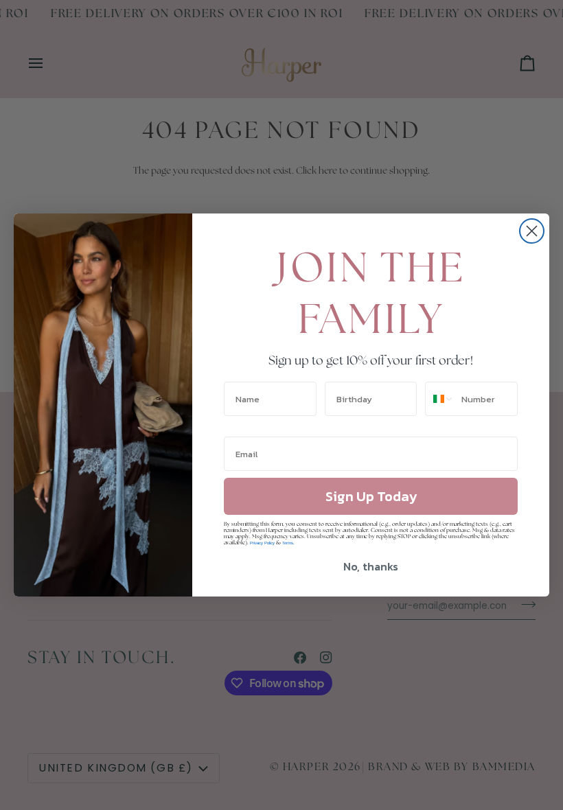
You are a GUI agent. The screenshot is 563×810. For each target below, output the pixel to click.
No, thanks (370, 566)
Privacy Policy (262, 543)
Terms (287, 543)
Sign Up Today (371, 496)
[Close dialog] (532, 231)
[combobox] (440, 398)
